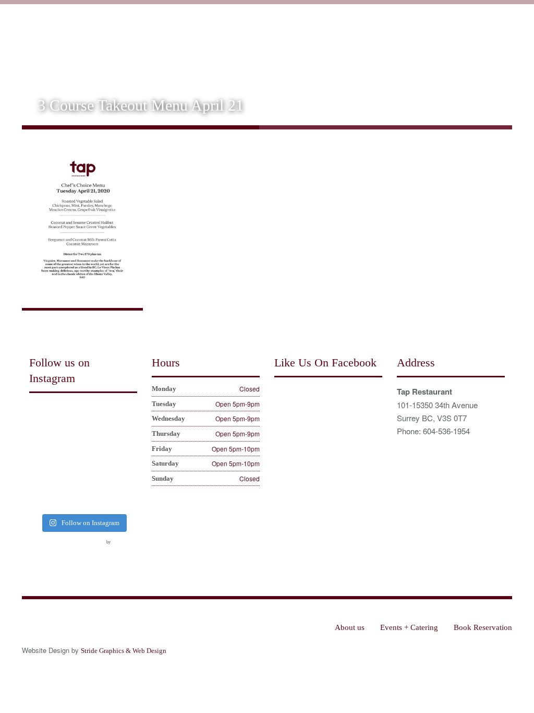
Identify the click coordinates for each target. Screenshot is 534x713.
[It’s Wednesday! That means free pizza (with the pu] (97, 497)
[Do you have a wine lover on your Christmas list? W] (40, 414)
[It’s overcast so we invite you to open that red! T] (68, 497)
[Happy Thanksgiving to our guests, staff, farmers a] (125, 435)
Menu (311, 43)
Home (230, 43)
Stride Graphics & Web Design (123, 651)
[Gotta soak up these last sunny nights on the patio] (40, 477)
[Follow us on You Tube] (76, 548)
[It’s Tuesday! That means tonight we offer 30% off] (40, 497)
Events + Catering (399, 43)
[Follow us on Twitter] (56, 548)
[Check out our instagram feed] (95, 548)
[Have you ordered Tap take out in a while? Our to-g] (125, 497)
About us (271, 43)
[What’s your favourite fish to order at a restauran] (68, 456)
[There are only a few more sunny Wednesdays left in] (125, 456)
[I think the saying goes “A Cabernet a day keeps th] (97, 435)
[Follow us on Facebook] (37, 548)
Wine (345, 43)
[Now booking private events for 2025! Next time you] (97, 414)
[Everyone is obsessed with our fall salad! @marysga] (40, 435)
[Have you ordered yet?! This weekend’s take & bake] (125, 477)
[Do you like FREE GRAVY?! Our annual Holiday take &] (68, 414)
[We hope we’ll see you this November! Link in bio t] (125, 414)
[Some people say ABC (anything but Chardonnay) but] (68, 477)
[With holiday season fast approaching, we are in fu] (68, 435)
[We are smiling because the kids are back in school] (97, 477)
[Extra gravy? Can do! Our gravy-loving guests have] (40, 456)
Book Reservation (474, 43)
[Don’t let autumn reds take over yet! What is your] (97, 456)
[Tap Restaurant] (97, 36)
